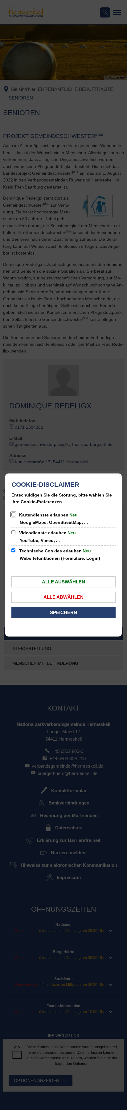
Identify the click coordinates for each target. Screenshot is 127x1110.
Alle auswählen (63, 581)
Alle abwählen (63, 597)
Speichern (63, 612)
